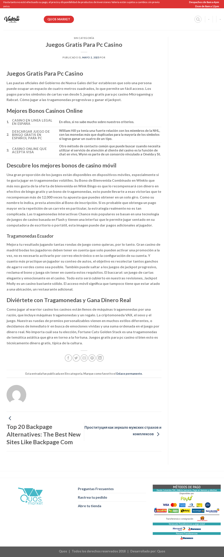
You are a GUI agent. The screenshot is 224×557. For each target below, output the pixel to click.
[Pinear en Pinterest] (92, 358)
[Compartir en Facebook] (68, 358)
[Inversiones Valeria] (20, 19)
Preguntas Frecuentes (96, 489)
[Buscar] (197, 19)
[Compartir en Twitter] (76, 358)
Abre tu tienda (89, 506)
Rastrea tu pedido (92, 497)
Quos (161, 551)
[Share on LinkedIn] (100, 358)
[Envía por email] (84, 358)
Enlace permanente (129, 373)
